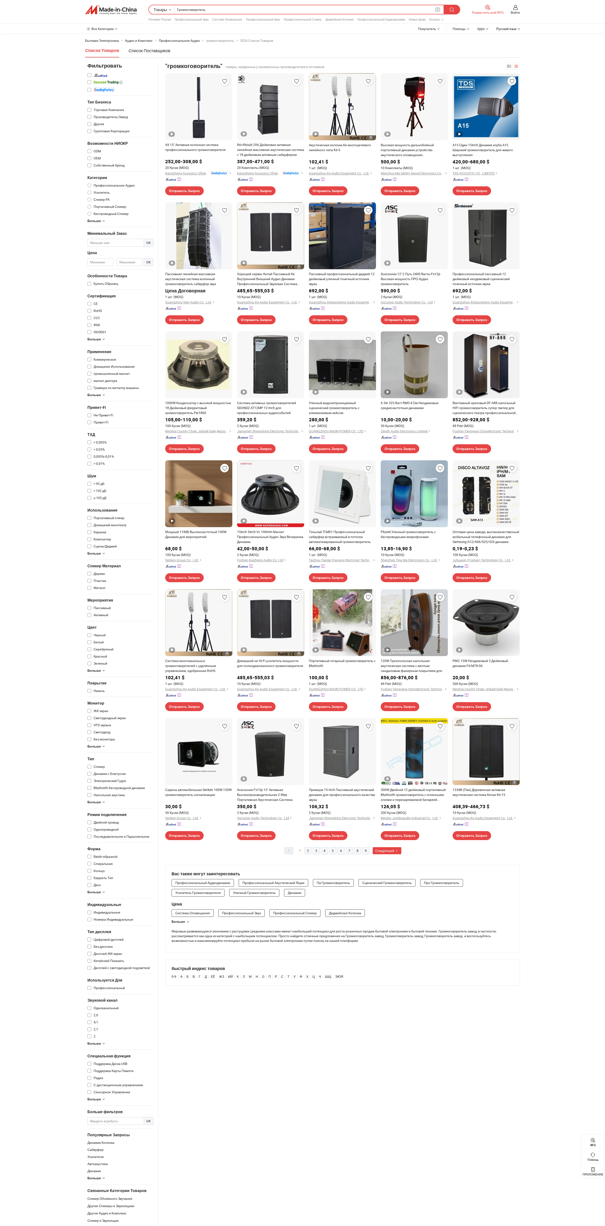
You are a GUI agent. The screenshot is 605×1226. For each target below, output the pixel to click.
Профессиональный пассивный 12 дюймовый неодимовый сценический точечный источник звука (481, 279)
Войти (515, 12)
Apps (481, 28)
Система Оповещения (227, 19)
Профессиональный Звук (191, 19)
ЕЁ (213, 976)
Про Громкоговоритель (441, 882)
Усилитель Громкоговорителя (198, 892)
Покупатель (427, 28)
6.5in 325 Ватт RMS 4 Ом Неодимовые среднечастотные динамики (410, 405)
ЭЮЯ (339, 976)
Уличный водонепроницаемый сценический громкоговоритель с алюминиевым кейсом (334, 408)
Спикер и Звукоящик (103, 1220)
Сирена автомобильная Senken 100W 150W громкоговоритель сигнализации (198, 792)
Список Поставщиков (149, 50)
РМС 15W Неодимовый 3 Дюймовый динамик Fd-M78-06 (480, 663)
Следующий (385, 850)
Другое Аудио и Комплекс (106, 1213)
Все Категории (102, 28)
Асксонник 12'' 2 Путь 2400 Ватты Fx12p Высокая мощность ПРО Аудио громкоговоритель (410, 279)
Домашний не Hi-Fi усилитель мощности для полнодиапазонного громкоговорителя (270, 663)
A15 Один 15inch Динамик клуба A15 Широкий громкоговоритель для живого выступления (483, 150)
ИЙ (230, 976)
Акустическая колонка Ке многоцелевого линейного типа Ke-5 (340, 147)
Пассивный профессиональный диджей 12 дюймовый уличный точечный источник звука (342, 279)
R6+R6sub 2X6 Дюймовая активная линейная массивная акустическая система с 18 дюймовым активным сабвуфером (270, 149)
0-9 (174, 976)
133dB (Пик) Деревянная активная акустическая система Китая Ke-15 (479, 792)
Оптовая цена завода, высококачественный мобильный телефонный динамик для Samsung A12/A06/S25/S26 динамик (486, 537)
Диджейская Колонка (339, 19)
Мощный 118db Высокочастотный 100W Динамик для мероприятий (195, 534)
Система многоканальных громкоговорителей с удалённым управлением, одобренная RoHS (190, 665)
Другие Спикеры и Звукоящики (110, 1206)
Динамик (294, 892)
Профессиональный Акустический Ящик (273, 882)
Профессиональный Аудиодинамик (381, 19)
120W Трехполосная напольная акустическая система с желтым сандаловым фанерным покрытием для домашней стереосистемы (411, 665)
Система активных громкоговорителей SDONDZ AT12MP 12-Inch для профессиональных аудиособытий (266, 408)
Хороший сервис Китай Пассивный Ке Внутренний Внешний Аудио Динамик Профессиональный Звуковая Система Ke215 (267, 279)
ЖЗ (221, 976)
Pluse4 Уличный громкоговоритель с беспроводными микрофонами (408, 534)
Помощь (459, 28)
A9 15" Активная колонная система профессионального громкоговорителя (195, 147)
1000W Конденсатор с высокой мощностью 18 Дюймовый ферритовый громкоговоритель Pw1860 (198, 408)
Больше (178, 921)
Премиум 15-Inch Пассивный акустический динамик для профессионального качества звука (342, 794)
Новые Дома (417, 19)
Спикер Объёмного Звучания (109, 1198)
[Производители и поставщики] (111, 10)
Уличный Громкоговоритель (254, 892)
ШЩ (328, 976)
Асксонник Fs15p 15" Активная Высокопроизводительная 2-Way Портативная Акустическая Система (265, 794)
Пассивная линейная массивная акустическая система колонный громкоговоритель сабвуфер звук (190, 279)
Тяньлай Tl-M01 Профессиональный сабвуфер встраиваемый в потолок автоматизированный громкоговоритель (340, 537)
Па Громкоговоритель (333, 882)
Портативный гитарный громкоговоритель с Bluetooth (342, 663)
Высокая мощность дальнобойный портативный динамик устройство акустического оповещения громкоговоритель (407, 150)
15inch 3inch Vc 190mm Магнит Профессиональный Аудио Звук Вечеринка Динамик (270, 537)
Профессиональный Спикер (303, 19)
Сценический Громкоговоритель (387, 882)
